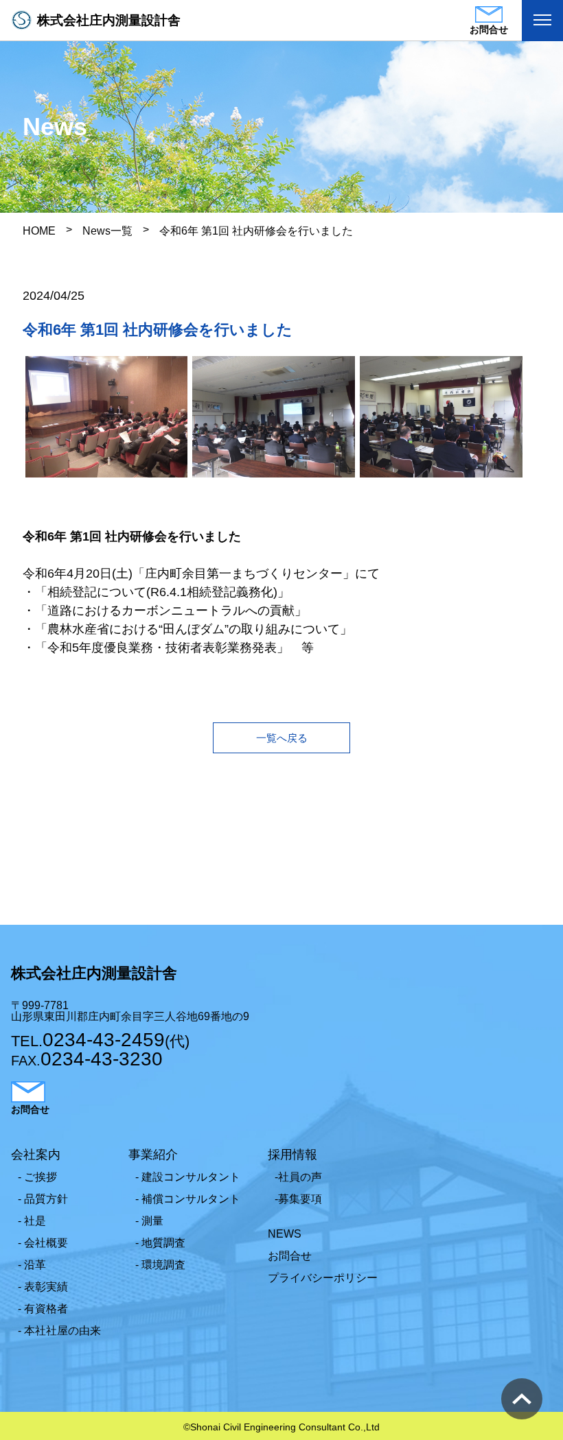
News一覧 (107, 231)
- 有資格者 (43, 1308)
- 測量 (149, 1221)
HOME (39, 231)
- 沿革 (32, 1265)
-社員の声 (298, 1177)
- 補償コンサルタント (187, 1199)
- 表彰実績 (43, 1287)
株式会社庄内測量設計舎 (109, 20)
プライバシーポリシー (323, 1278)
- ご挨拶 (37, 1177)
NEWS (284, 1234)
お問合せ (290, 1256)
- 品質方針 (43, 1199)
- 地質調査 (160, 1243)
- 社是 (32, 1221)
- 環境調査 (160, 1265)
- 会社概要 (43, 1243)
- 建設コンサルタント (187, 1177)
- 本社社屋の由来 (59, 1330)
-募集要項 (298, 1199)
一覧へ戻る (282, 738)
